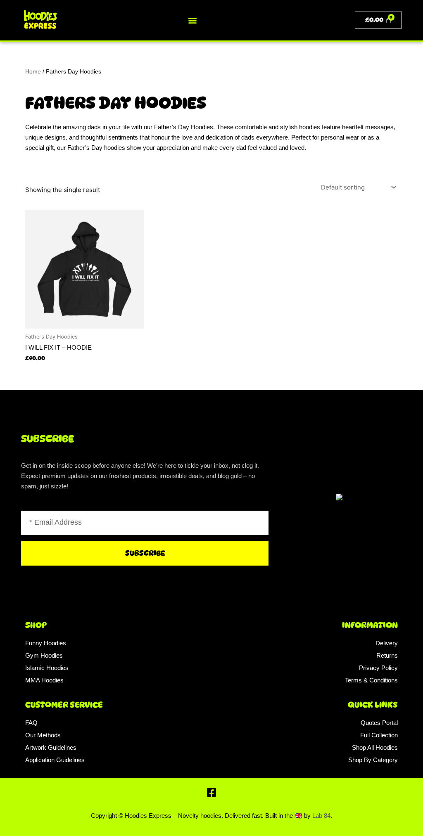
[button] (192, 20)
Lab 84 (321, 815)
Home (33, 72)
